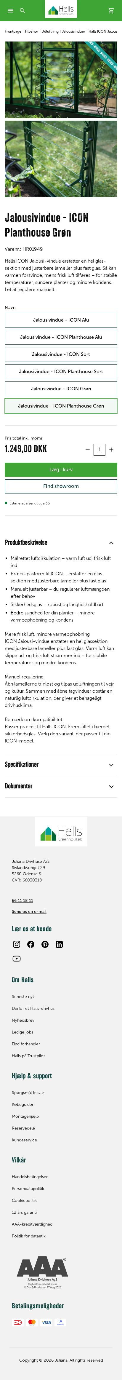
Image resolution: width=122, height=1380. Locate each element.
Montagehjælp (25, 1116)
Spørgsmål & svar (28, 1092)
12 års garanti (24, 1212)
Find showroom (60, 486)
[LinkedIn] (59, 944)
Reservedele (23, 1128)
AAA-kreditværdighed (32, 1224)
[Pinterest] (45, 944)
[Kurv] (111, 11)
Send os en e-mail (29, 911)
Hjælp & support (32, 1076)
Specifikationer (21, 765)
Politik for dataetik (29, 1236)
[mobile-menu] (11, 11)
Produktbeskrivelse (26, 543)
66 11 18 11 (22, 900)
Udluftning (50, 31)
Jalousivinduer (73, 31)
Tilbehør (31, 31)
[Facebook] (31, 944)
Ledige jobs (22, 1032)
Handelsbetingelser (30, 1176)
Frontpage (13, 31)
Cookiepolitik (24, 1200)
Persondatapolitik (28, 1188)
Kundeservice (24, 1140)
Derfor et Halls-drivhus (33, 1008)
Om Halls (23, 980)
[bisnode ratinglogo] (61, 1272)
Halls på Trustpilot (28, 1055)
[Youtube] (16, 958)
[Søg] (22, 11)
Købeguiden (23, 1104)
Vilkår (19, 1160)
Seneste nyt (23, 996)
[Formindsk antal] (88, 450)
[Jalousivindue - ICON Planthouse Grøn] (61, 79)
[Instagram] (16, 944)
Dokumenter (18, 786)
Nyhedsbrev (23, 1020)
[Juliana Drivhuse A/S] (61, 9)
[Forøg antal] (111, 450)
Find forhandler (26, 1044)
